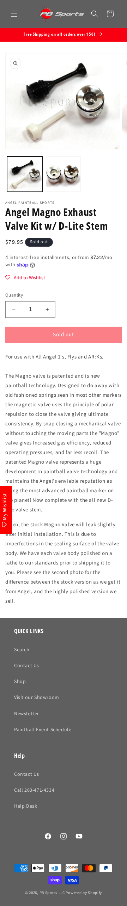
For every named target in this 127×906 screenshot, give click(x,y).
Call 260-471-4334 (34, 790)
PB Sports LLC (52, 892)
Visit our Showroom (36, 697)
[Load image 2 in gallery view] (63, 174)
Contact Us (26, 665)
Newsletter (26, 713)
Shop (20, 681)
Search (22, 649)
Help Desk (25, 806)
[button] (14, 14)
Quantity (14, 295)
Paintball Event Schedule (42, 729)
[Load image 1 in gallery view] (24, 174)
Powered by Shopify (84, 892)
